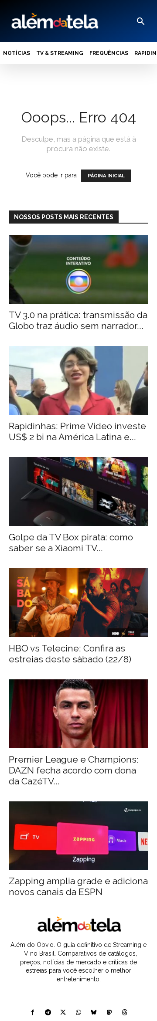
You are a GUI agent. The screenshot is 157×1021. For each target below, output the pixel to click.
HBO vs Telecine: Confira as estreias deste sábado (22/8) (70, 654)
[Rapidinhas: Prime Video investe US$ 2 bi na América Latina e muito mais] (78, 380)
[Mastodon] (109, 1012)
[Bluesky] (94, 1012)
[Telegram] (47, 1012)
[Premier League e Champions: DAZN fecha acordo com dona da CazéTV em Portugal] (78, 713)
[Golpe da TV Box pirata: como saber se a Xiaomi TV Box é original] (78, 491)
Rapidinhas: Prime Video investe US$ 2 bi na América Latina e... (77, 431)
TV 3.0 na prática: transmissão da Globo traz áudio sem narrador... (78, 320)
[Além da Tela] (54, 21)
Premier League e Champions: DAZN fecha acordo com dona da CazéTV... (74, 770)
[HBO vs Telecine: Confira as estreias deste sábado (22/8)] (78, 602)
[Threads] (124, 1012)
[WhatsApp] (78, 1012)
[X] (63, 1012)
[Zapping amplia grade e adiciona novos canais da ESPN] (78, 835)
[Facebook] (32, 1012)
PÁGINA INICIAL (106, 176)
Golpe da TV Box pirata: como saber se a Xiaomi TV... (71, 542)
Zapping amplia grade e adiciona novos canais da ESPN (78, 886)
